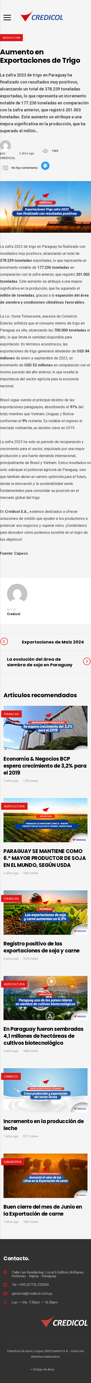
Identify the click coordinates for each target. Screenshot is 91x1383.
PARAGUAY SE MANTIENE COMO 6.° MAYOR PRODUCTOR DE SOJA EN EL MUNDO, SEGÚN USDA (45, 858)
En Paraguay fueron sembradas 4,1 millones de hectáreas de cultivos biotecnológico (43, 1036)
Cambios (11, 1076)
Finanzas (11, 714)
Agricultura (11, 37)
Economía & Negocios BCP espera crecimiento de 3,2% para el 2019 (45, 765)
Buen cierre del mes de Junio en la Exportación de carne (43, 1210)
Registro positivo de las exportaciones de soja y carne (42, 947)
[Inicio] (41, 16)
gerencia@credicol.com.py (32, 1293)
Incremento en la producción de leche (44, 1125)
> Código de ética (42, 1369)
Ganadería (12, 1162)
